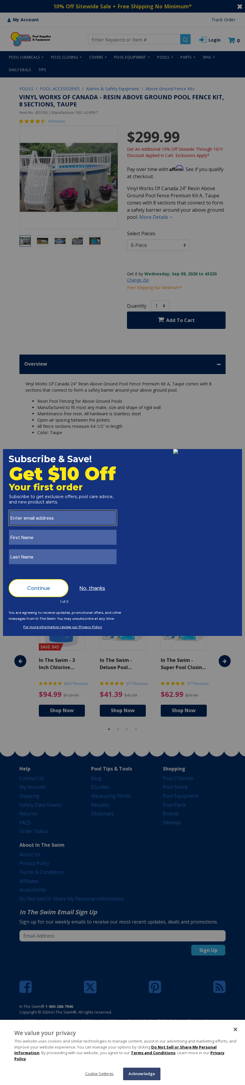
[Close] (235, 1029)
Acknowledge (141, 1073)
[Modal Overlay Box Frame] (122, 542)
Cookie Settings (99, 1073)
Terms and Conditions (153, 1052)
